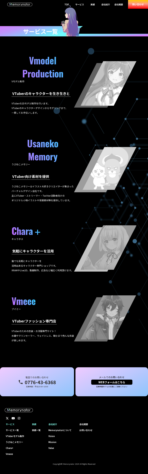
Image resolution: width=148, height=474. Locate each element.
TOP (66, 4)
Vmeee (9, 453)
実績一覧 (36, 430)
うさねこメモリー (14, 442)
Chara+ (9, 447)
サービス (79, 4)
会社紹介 (105, 4)
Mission (52, 442)
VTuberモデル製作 (15, 436)
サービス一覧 (12, 430)
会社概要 (118, 4)
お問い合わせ (85, 430)
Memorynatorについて (60, 430)
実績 (92, 4)
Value (51, 447)
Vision (51, 436)
